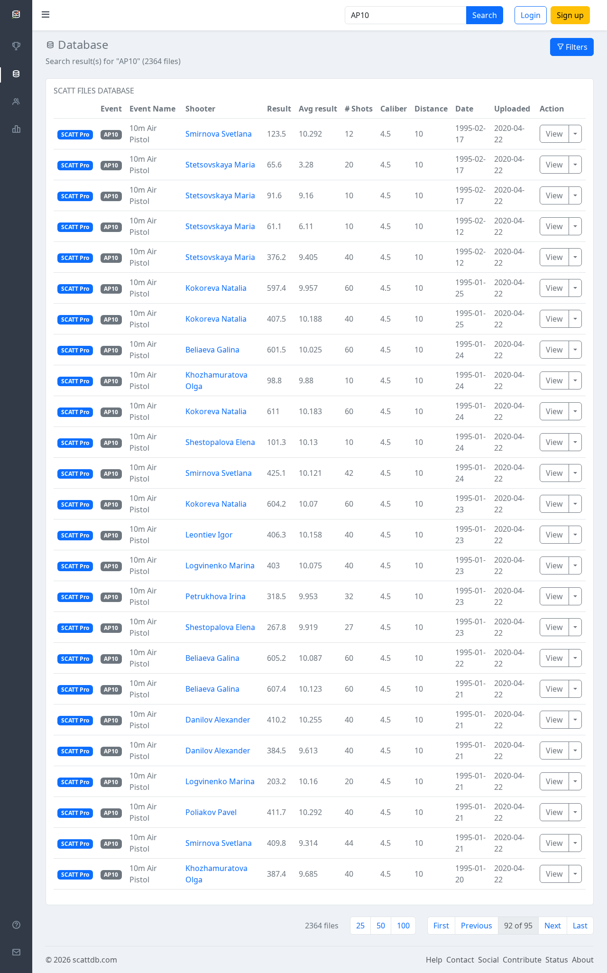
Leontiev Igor (209, 534)
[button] (75, 109)
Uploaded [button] (512, 108)
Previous (476, 925)
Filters (576, 47)
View (554, 134)
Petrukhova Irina (215, 596)
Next (552, 925)
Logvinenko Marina (220, 565)
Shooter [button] (200, 108)
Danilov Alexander (217, 719)
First (441, 925)
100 (403, 925)
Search (484, 15)
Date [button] (464, 108)
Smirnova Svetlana (218, 134)
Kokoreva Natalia (216, 288)
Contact (460, 959)
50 (381, 925)
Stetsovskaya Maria (220, 164)
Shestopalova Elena (220, 442)
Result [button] (279, 108)
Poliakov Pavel (211, 812)
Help (434, 959)
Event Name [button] (152, 108)
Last (580, 925)
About (583, 959)
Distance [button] (431, 108)
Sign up (570, 15)
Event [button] (111, 108)
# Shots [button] (359, 108)
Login (531, 15)
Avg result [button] (318, 108)
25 (360, 925)
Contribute (522, 959)
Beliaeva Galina (212, 349)
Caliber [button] (393, 108)
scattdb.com (95, 959)
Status (556, 959)
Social (488, 959)
